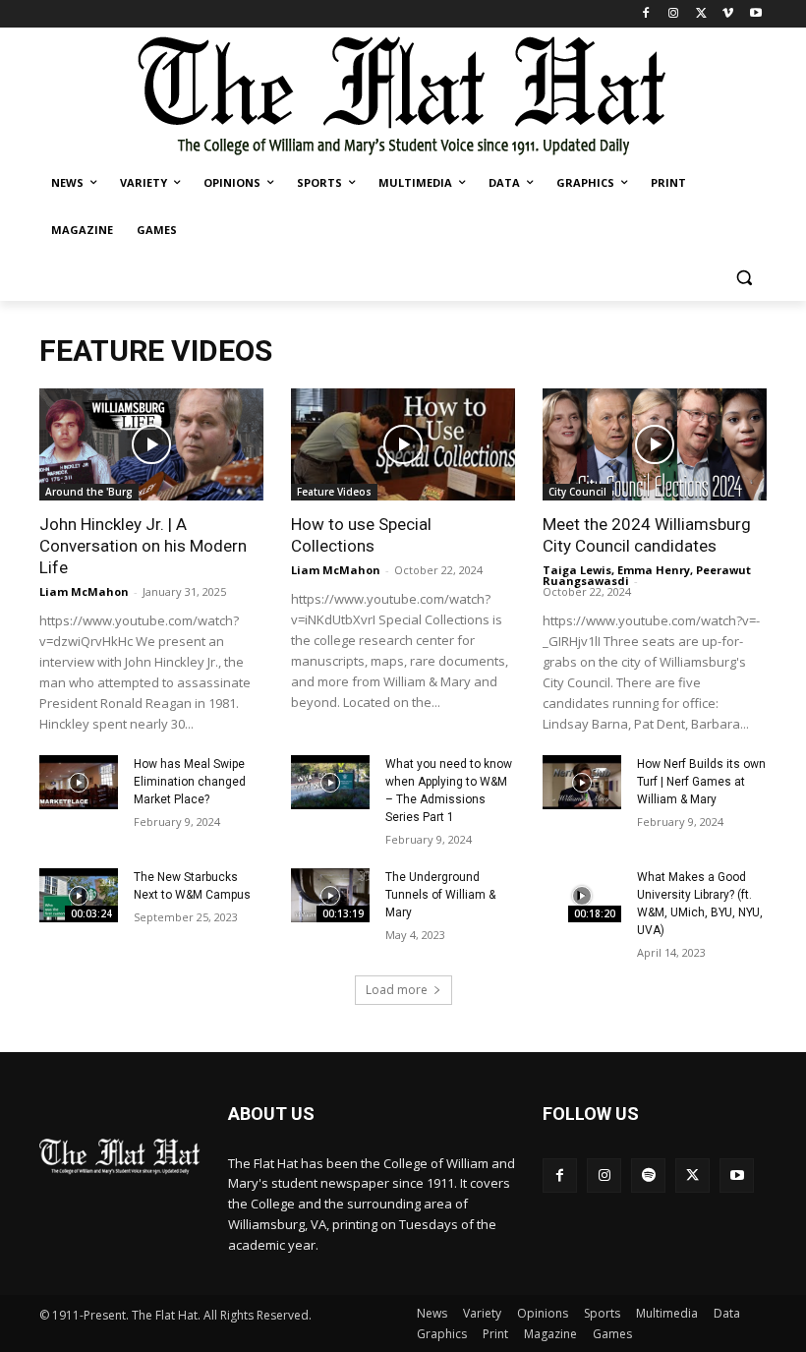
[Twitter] (701, 14)
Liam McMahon (84, 591)
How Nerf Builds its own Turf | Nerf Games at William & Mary (701, 781)
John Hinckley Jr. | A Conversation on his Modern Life (143, 545)
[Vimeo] (728, 14)
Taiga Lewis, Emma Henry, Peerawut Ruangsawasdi (647, 575)
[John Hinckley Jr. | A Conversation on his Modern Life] (151, 444)
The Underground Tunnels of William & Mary (440, 894)
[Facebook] (646, 14)
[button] (743, 278)
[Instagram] (673, 14)
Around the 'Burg (89, 492)
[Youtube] (755, 14)
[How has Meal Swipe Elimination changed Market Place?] (78, 782)
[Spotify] (648, 1175)
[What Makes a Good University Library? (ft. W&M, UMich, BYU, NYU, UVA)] (582, 895)
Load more (397, 989)
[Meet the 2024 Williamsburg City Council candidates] (655, 444)
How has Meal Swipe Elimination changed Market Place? (190, 781)
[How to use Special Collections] (403, 444)
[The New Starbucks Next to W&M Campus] (78, 895)
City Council (577, 492)
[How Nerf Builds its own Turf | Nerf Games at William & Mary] (582, 782)
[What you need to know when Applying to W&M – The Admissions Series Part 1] (330, 782)
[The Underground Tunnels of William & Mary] (330, 895)
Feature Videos (334, 492)
